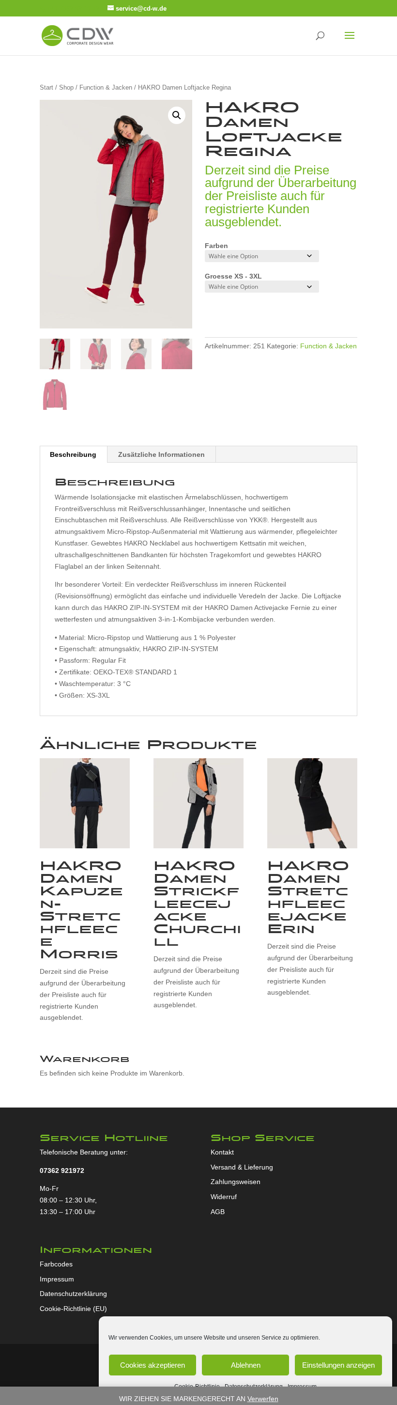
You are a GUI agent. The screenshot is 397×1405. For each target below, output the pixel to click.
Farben (216, 246)
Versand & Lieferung (242, 1167)
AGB (218, 1212)
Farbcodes (56, 1264)
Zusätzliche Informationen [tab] (161, 454)
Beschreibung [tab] (73, 454)
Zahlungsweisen (235, 1182)
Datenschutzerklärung (73, 1293)
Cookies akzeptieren (152, 1365)
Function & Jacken (105, 87)
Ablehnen (245, 1365)
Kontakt (222, 1152)
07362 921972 (62, 1170)
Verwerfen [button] (262, 1399)
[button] (176, 115)
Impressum (57, 1279)
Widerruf (224, 1197)
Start (46, 87)
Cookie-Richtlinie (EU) (73, 1308)
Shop (66, 87)
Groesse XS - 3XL (233, 276)
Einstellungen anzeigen (338, 1365)
